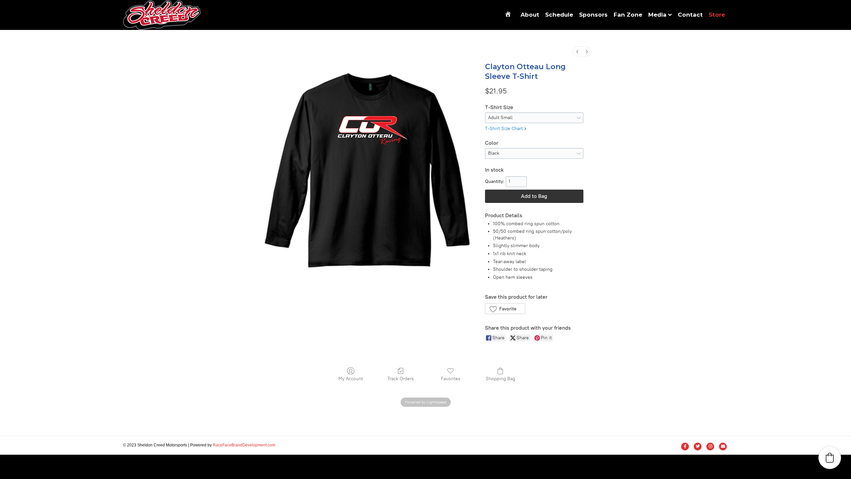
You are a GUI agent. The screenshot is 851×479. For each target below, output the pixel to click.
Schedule (559, 14)
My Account (350, 379)
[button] (505, 308)
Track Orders (400, 379)
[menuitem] (577, 52)
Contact (690, 14)
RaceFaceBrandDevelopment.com (244, 445)
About (530, 14)
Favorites (450, 379)
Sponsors (593, 14)
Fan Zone (628, 14)
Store (717, 14)
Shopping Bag (500, 379)
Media (657, 14)
